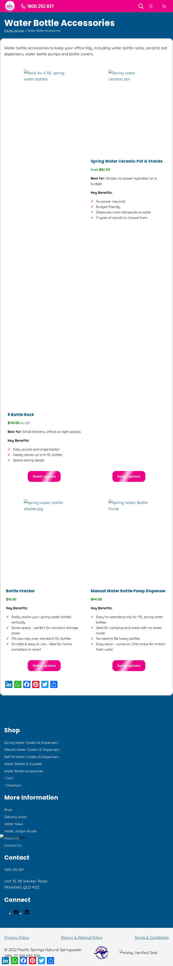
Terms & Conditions (151, 937)
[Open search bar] (141, 6)
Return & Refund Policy (82, 937)
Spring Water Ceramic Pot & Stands (127, 161)
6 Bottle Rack (21, 414)
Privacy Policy (16, 937)
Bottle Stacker (20, 591)
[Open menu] (151, 6)
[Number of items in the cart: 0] (163, 6)
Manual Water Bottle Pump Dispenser (128, 591)
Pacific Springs (14, 30)
